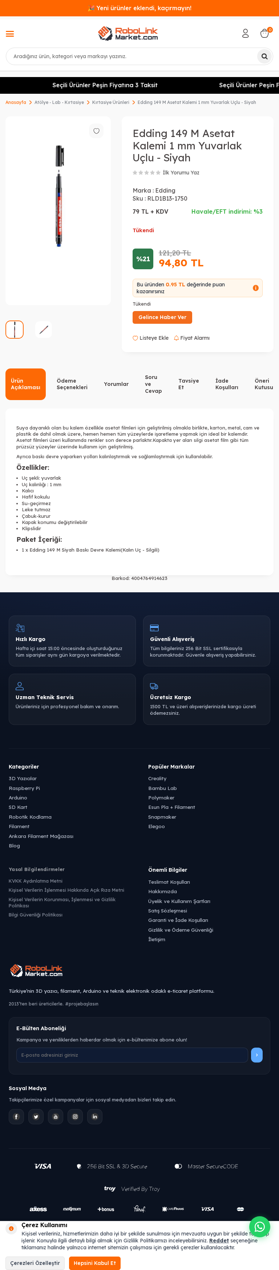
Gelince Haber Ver (162, 317)
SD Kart (18, 807)
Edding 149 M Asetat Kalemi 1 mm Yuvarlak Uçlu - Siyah (197, 102)
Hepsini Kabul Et (95, 1263)
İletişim (156, 939)
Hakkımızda (162, 891)
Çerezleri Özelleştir (35, 1263)
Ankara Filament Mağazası (41, 836)
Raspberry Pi (24, 788)
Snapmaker (162, 817)
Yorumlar (116, 384)
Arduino (18, 797)
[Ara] (264, 56)
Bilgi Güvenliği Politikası (35, 915)
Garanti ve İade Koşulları (178, 920)
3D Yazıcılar (23, 778)
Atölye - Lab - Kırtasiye (59, 102)
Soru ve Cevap (153, 384)
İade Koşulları (226, 384)
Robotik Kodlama (30, 817)
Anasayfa (15, 102)
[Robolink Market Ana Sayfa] (139, 971)
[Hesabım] (245, 33)
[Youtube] (55, 1116)
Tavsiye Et (188, 384)
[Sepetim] (264, 33)
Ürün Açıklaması (25, 384)
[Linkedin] (94, 1116)
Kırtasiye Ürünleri (110, 102)
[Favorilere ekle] (96, 131)
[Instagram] (75, 1116)
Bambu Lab (162, 788)
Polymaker (161, 797)
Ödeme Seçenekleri (72, 384)
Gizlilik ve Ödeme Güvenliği (180, 930)
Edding (165, 190)
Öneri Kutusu (264, 384)
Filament (19, 826)
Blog (14, 845)
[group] (58, 210)
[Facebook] (16, 1116)
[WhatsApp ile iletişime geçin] (259, 1226)
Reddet (219, 1240)
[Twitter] (36, 1116)
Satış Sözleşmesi (167, 910)
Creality (157, 778)
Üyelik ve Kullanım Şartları (179, 901)
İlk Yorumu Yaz (181, 172)
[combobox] (139, 56)
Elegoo (156, 826)
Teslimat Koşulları (169, 882)
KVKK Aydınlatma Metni (35, 881)
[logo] (128, 33)
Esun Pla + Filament (171, 807)
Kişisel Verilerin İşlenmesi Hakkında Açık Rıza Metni (66, 890)
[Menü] (10, 34)
